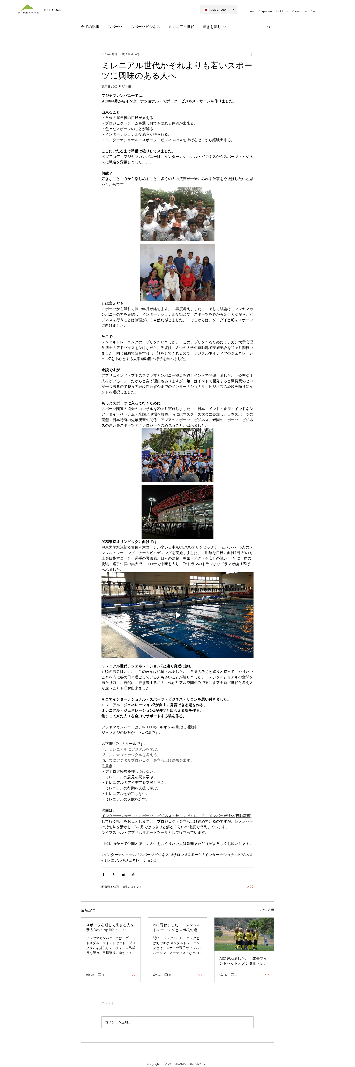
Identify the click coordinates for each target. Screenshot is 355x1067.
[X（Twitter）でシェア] (113, 874)
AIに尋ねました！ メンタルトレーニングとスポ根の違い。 (177, 927)
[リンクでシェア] (134, 874)
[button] (269, 26)
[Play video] (177, 615)
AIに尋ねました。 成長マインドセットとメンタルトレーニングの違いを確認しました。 (243, 961)
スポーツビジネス (145, 26)
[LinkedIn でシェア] (124, 874)
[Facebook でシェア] (103, 874)
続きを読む (212, 26)
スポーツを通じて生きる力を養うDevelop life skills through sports (110, 927)
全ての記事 (90, 26)
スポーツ (115, 26)
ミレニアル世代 (181, 26)
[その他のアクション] (251, 54)
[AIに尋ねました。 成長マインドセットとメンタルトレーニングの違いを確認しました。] (244, 934)
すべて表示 (267, 910)
